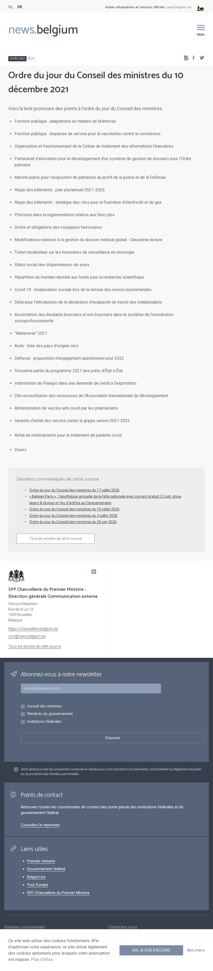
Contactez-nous (123, 927)
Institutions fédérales (44, 722)
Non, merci (196, 950)
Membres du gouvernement (50, 714)
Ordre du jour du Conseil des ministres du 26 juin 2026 (73, 522)
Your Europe (37, 884)
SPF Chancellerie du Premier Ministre (58, 892)
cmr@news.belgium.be (27, 636)
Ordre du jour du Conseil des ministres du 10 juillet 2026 (74, 509)
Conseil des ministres (44, 707)
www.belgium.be (179, 7)
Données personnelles (24, 927)
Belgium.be (36, 877)
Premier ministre (41, 861)
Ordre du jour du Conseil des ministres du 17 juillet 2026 (74, 490)
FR (19, 7)
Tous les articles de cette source (55, 538)
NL (10, 7)
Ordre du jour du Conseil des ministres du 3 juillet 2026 (73, 516)
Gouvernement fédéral (46, 869)
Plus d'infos (42, 959)
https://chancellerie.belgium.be (33, 629)
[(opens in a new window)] (192, 57)
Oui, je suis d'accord (151, 950)
